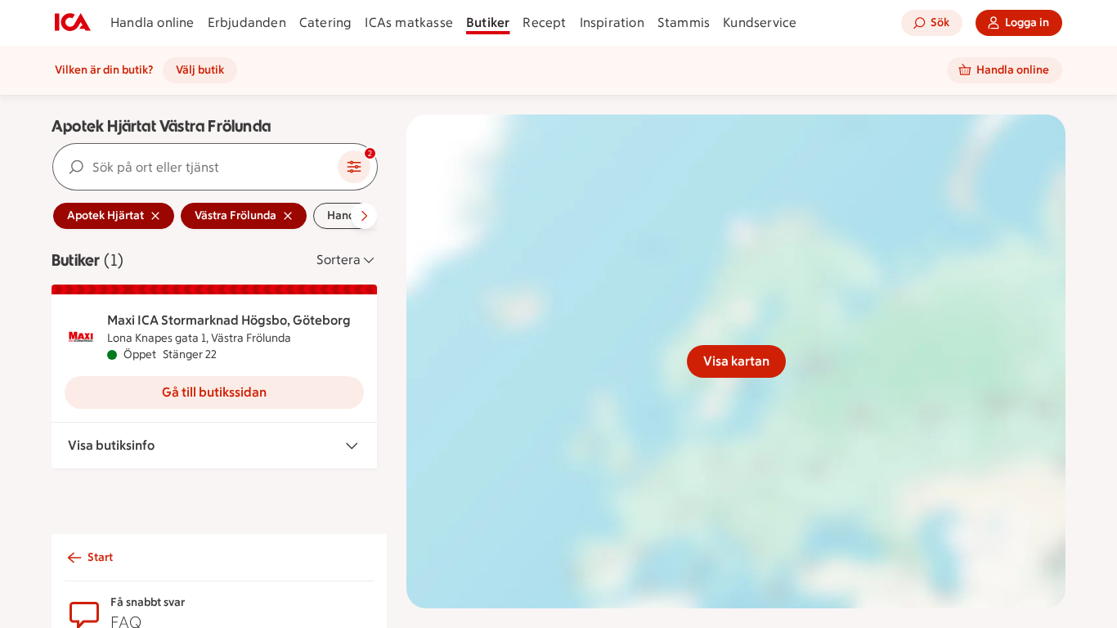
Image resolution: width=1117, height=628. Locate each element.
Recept (544, 22)
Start (100, 557)
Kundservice (759, 22)
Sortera (338, 259)
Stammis (683, 22)
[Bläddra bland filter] (364, 216)
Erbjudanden (247, 22)
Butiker (487, 22)
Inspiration (612, 22)
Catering (325, 22)
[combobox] (195, 167)
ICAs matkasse (409, 22)
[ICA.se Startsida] (73, 23)
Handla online (152, 22)
